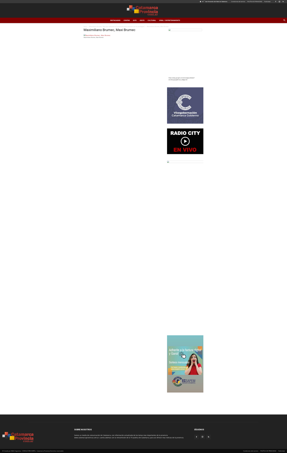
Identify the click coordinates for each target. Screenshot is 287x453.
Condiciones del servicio (238, 1)
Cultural (152, 20)
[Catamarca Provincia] (143, 10)
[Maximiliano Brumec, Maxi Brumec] (97, 35)
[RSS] (283, 1)
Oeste (142, 20)
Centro (127, 20)
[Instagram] (279, 1)
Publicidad (267, 1)
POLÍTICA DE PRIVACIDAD (254, 1)
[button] (284, 20)
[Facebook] (275, 1)
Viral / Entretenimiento (169, 20)
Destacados (115, 20)
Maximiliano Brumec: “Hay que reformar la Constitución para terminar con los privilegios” (117, 26)
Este (135, 20)
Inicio (85, 26)
